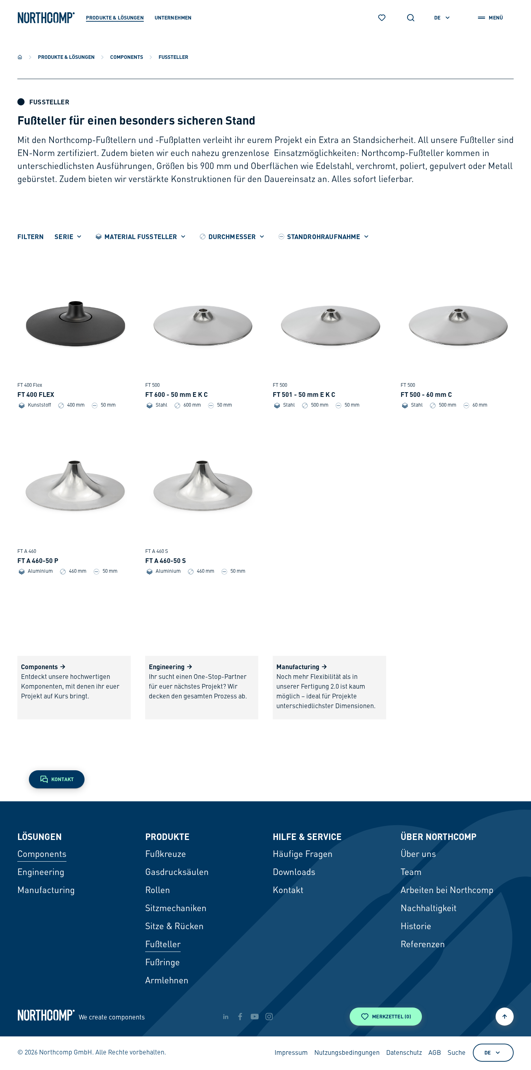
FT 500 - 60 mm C (426, 394)
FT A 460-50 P (37, 560)
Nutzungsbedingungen (347, 1053)
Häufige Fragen (303, 854)
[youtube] (254, 1016)
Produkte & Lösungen (66, 56)
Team (411, 872)
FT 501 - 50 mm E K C (304, 394)
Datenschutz (404, 1053)
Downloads (294, 872)
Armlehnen (167, 981)
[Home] (19, 57)
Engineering (40, 872)
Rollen (157, 891)
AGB (434, 1053)
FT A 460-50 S (165, 560)
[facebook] (240, 1016)
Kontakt (288, 891)
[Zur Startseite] (46, 17)
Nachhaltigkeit (429, 909)
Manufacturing (46, 891)
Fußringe (162, 963)
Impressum (291, 1053)
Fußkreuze (165, 854)
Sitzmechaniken (176, 909)
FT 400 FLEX (35, 394)
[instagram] (269, 1016)
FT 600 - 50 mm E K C (176, 394)
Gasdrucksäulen (177, 872)
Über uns (418, 854)
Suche (457, 1053)
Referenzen (423, 945)
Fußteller (163, 945)
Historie (416, 927)
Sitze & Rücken (174, 927)
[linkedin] (226, 1016)
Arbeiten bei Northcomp (447, 891)
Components (126, 56)
